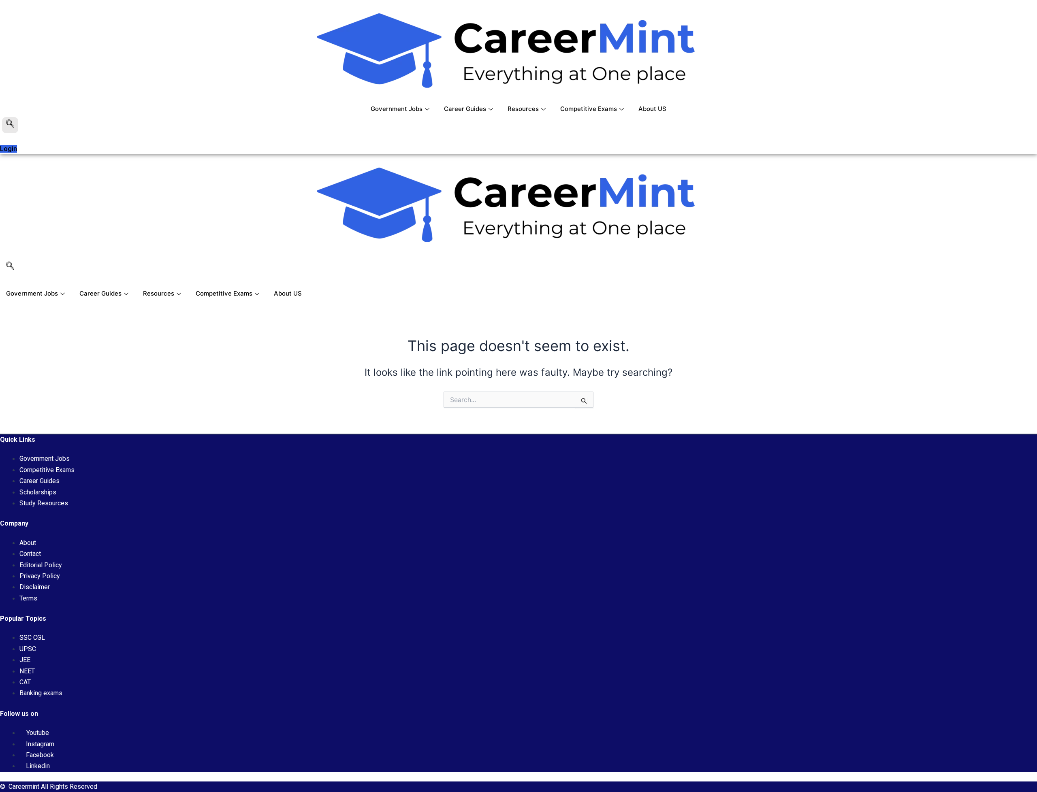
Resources (523, 109)
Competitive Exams (588, 109)
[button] (10, 125)
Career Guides (465, 109)
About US (652, 109)
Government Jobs (396, 109)
